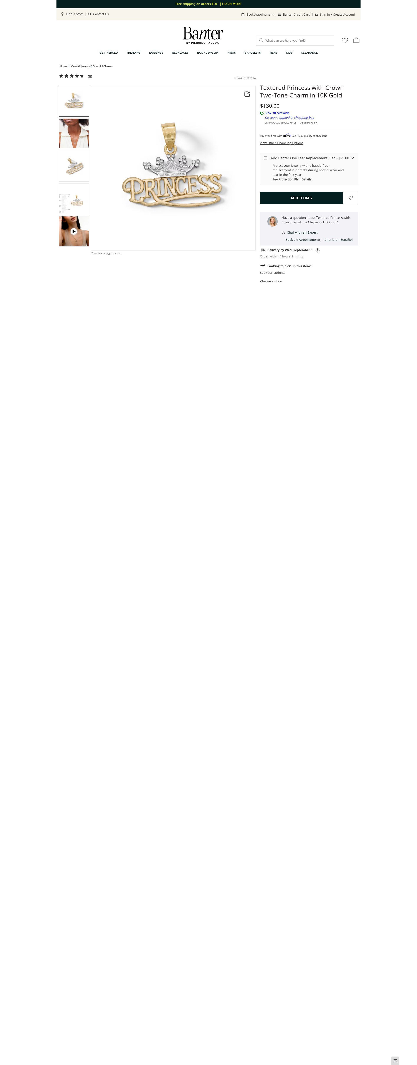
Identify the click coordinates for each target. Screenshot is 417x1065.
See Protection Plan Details (292, 179)
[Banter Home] (203, 35)
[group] (74, 101)
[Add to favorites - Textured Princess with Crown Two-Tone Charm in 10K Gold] (351, 198)
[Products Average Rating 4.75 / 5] (72, 76)
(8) (90, 76)
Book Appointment (260, 14)
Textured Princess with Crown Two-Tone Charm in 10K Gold (302, 91)
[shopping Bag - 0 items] (356, 40)
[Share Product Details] (247, 94)
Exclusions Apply (308, 122)
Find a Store (75, 14)
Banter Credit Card (296, 14)
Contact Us (101, 14)
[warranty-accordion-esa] (352, 158)
